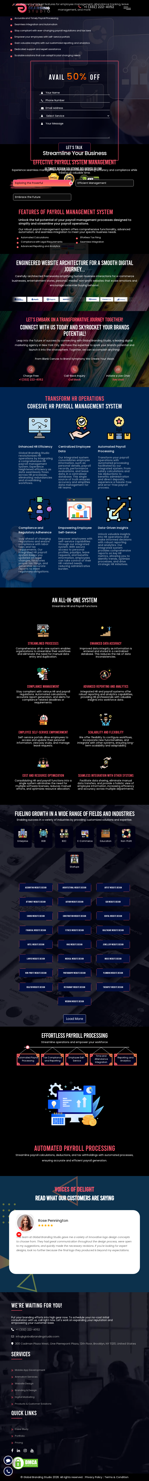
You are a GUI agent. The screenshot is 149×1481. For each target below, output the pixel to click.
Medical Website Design (74, 958)
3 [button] (54, 1282)
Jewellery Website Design (113, 944)
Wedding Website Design (74, 1001)
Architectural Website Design (74, 887)
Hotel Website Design (35, 944)
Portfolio (20, 1436)
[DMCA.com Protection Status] (25, 1463)
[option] (29, 1055)
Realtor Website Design (36, 987)
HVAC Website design (74, 944)
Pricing (19, 1442)
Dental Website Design (113, 916)
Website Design (24, 1383)
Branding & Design (26, 1390)
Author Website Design (74, 901)
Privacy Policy (93, 1477)
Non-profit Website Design (36, 973)
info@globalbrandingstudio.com (37, 1336)
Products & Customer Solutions (33, 1403)
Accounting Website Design (36, 887)
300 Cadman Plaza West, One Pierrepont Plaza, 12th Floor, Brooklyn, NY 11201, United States (75, 1343)
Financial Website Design (36, 930)
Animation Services (26, 1376)
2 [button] (48, 1282)
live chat (118, 379)
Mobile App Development (30, 1370)
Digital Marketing (25, 1397)
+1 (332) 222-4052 (31, 379)
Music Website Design (113, 958)
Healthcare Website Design (113, 930)
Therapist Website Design (113, 987)
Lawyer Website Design (36, 958)
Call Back (74, 379)
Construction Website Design (74, 916)
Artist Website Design (113, 887)
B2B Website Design (113, 901)
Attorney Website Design (36, 901)
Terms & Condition (116, 1477)
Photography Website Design (74, 973)
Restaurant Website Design (74, 987)
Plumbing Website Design (113, 973)
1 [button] (42, 1282)
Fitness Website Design (74, 930)
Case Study (21, 1429)
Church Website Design (36, 916)
